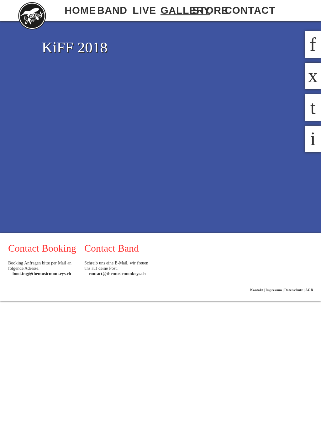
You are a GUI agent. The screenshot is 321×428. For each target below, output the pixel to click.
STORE (208, 10)
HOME (80, 10)
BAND (112, 10)
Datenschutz (293, 290)
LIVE (144, 10)
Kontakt (256, 290)
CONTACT (241, 10)
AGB (309, 290)
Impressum (274, 290)
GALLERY (176, 10)
